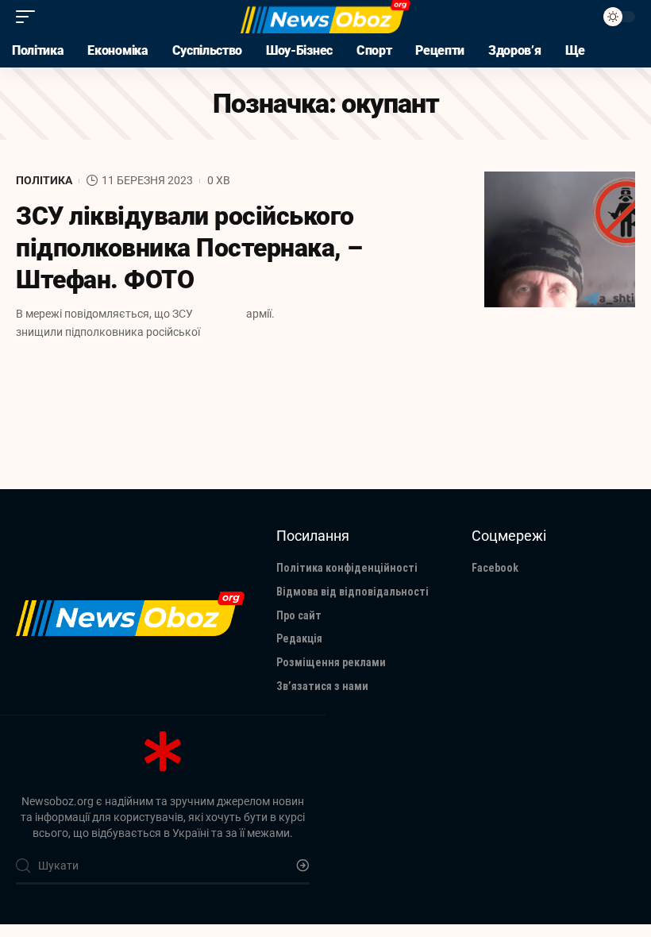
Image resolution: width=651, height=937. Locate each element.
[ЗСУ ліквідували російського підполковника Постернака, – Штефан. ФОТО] (559, 239)
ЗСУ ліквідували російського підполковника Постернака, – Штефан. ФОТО (189, 248)
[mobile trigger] (29, 16)
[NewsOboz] (325, 16)
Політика (44, 180)
